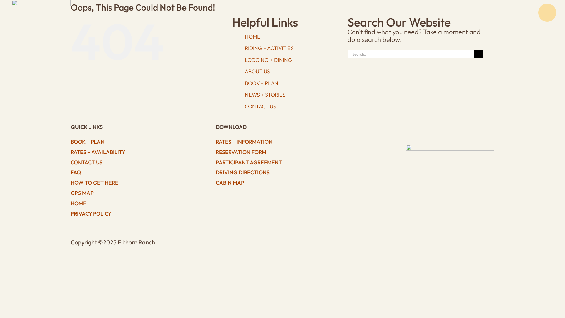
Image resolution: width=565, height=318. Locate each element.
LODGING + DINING (268, 60)
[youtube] (444, 128)
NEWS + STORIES (265, 94)
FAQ (76, 172)
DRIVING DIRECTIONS (243, 172)
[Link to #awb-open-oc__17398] (547, 13)
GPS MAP (82, 193)
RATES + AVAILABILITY (98, 152)
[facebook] (419, 128)
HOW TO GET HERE (94, 182)
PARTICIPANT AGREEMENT (249, 162)
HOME (78, 203)
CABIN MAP (230, 182)
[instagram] (432, 128)
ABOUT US (257, 71)
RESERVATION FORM (241, 152)
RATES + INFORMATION (244, 141)
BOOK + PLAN (261, 83)
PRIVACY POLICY (91, 213)
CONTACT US (260, 106)
